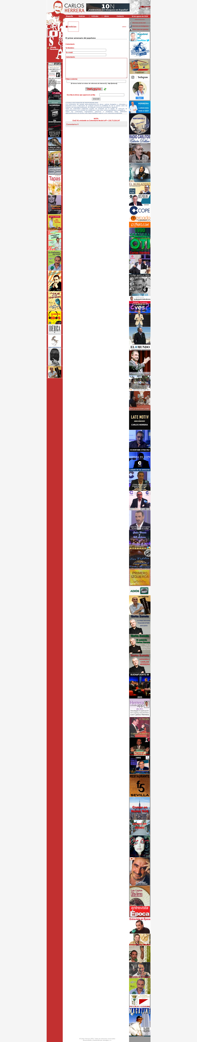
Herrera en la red (138, 23)
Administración (140, 19)
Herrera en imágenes (140, 26)
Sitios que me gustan (140, 29)
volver (124, 26)
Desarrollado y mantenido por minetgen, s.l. (97, 1040)
